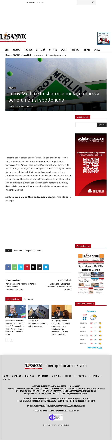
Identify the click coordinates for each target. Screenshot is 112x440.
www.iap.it (81, 406)
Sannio (38, 251)
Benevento (18, 251)
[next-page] (11, 340)
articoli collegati (13, 299)
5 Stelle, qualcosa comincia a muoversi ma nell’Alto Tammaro (38, 323)
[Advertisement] (69, 25)
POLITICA (16, 55)
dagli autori (28, 299)
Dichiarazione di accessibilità (56, 425)
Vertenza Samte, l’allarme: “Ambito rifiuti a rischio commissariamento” (20, 287)
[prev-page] (7, 340)
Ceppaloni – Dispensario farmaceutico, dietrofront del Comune (59, 287)
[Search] (93, 2)
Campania (29, 251)
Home (7, 55)
